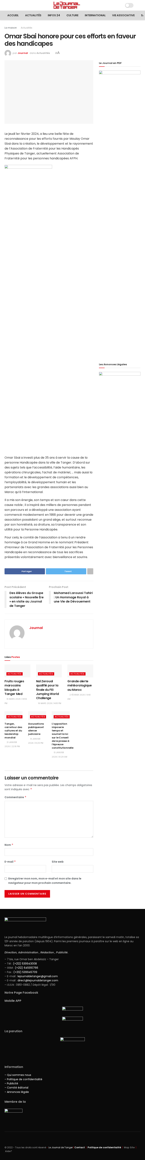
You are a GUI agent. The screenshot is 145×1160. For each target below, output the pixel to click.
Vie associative (123, 15)
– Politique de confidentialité (23, 1079)
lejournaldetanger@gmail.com (37, 976)
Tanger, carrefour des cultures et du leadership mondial (13, 730)
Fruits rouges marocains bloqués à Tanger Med (14, 687)
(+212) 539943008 (25, 963)
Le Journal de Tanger (61, 1147)
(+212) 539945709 (25, 972)
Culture (72, 15)
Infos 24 (54, 15)
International (95, 15)
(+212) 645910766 (26, 968)
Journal (23, 53)
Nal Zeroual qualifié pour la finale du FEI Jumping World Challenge (47, 689)
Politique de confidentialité (104, 1147)
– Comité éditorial (16, 1087)
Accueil (13, 15)
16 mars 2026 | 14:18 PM (49, 703)
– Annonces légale (17, 1092)
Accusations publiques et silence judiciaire (36, 729)
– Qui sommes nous (18, 1075)
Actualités (33, 15)
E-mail (10, 862)
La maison (11, 27)
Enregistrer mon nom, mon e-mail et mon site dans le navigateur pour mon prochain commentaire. (44, 881)
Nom (9, 845)
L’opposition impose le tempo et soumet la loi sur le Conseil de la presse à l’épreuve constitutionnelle (62, 736)
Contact (79, 1147)
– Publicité (11, 1083)
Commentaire (15, 797)
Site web (58, 862)
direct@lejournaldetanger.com (38, 980)
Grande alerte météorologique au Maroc (79, 685)
